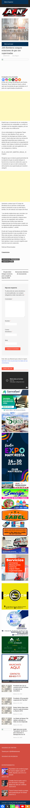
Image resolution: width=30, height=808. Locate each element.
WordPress (12, 804)
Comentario (9, 299)
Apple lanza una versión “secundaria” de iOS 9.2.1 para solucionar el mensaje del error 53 (20, 732)
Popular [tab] (6, 681)
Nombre (8, 321)
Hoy (12, 261)
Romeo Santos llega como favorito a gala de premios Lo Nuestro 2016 (20, 709)
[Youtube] (16, 79)
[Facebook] (3, 79)
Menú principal (8, 44)
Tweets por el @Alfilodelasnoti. (11, 751)
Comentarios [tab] (16, 681)
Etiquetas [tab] (24, 681)
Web (6, 340)
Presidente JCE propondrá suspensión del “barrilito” (20, 699)
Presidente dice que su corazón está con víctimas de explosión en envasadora (20, 688)
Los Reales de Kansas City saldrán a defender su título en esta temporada (20, 720)
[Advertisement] (15, 106)
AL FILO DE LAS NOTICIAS (18, 802)
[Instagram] (6, 79)
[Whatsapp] (9, 79)
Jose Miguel (15, 55)
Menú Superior (8, 2)
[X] (13, 79)
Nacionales (15, 259)
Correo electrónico (8, 330)
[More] (19, 79)
